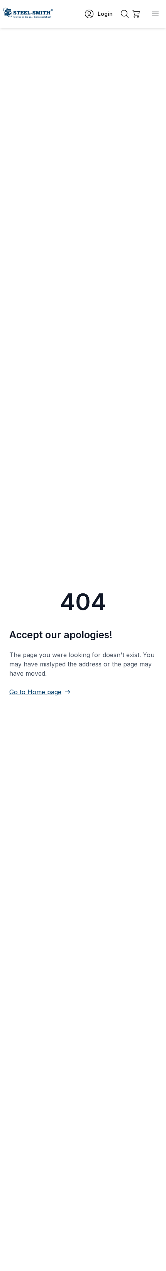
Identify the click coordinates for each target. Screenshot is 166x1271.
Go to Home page (35, 692)
